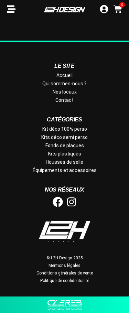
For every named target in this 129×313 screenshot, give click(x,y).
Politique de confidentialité (64, 280)
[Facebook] (58, 202)
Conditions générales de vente (64, 273)
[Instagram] (71, 202)
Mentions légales (64, 265)
